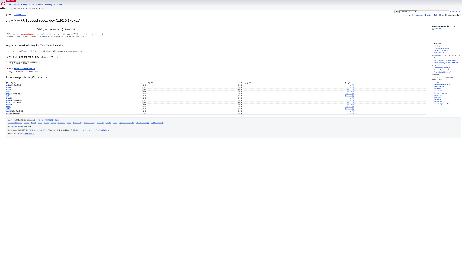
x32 (7, 113)
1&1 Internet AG (29, 134)
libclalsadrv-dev (439, 86)
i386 (7, 96)
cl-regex (436, 82)
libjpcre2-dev (438, 95)
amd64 (8, 87)
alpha (8, 85)
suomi (40, 123)
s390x (8, 109)
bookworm (418, 15)
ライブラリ (38, 51)
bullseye (407, 15)
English (33, 123)
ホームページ (438, 77)
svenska (108, 123)
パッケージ (11, 8)
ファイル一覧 (349, 85)
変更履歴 (43, 36)
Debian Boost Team (440, 68)
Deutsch (26, 123)
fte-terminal (437, 89)
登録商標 (74, 130)
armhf (8, 91)
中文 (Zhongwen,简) (142, 123)
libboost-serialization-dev (442, 84)
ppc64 (8, 102)
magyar (53, 123)
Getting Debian (27, 5)
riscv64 (8, 107)
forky (436, 15)
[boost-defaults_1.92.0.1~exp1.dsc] (445, 60)
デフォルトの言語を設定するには (48, 120)
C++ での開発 (29, 51)
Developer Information (441, 48)
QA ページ (451, 68)
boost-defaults (20, 15)
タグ (10, 51)
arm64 (8, 89)
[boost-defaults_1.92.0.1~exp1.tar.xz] (446, 63)
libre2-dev (437, 99)
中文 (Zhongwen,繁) (157, 123)
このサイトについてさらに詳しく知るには (95, 130)
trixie (429, 15)
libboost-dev (438, 91)
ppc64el (9, 104)
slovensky (100, 123)
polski (69, 123)
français (46, 123)
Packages (11, 1)
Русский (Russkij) (89, 123)
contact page (17, 126)
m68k (8, 100)
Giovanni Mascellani (440, 70)
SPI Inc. (32, 130)
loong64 (9, 98)
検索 (80, 51)
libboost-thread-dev (440, 93)
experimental (20, 8)
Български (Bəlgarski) (15, 123)
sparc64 (9, 111)
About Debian (13, 5)
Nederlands (61, 123)
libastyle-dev (438, 102)
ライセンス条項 (40, 130)
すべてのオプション (455, 11)
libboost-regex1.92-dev (24, 69)
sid (443, 15)
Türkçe (115, 123)
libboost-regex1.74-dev (441, 104)
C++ (50, 51)
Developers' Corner (53, 5)
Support (39, 5)
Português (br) (77, 123)
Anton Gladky (438, 72)
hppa (8, 94)
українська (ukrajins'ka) (126, 123)
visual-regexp (438, 97)
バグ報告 (437, 46)
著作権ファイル (439, 52)
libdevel (28, 8)
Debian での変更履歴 (441, 50)
